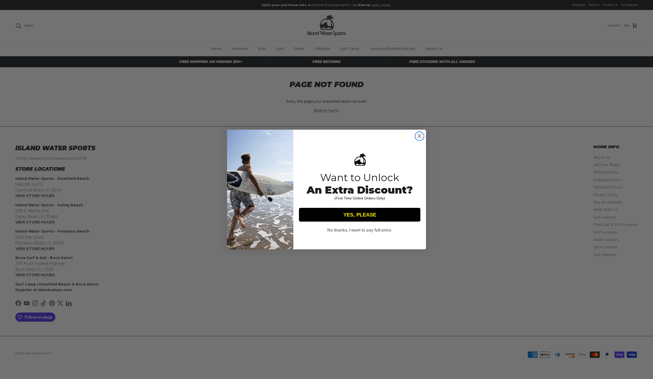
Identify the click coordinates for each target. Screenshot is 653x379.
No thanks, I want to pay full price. (359, 230)
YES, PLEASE (359, 215)
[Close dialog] (419, 136)
